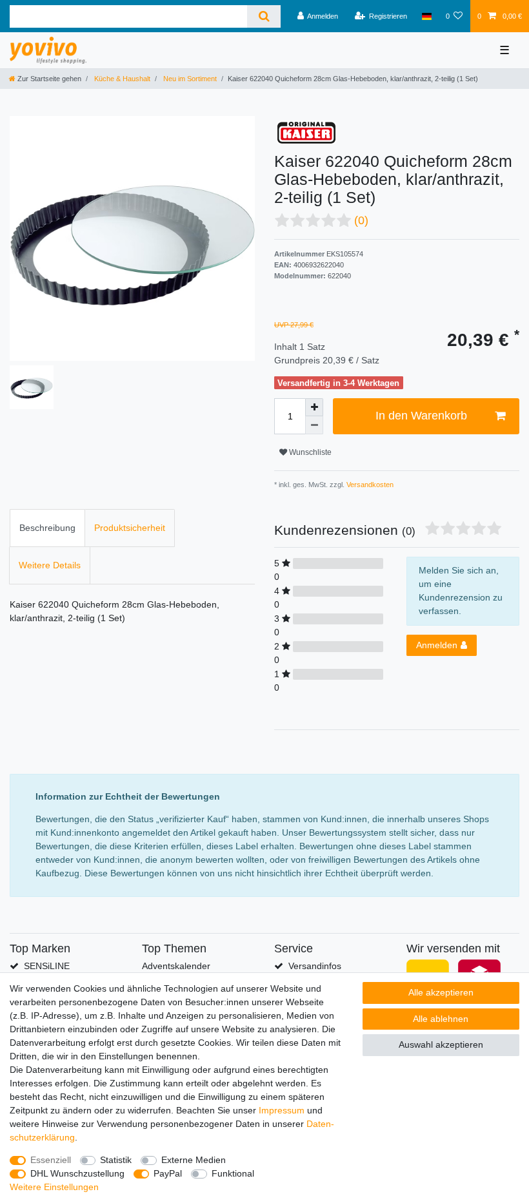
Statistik (116, 1160)
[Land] (426, 16)
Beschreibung (47, 528)
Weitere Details (50, 565)
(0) (361, 220)
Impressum (281, 1110)
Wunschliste (309, 452)
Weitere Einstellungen (54, 1187)
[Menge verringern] (314, 425)
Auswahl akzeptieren (441, 1044)
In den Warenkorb (421, 415)
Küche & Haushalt (121, 78)
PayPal (168, 1173)
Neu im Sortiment (189, 78)
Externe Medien (193, 1160)
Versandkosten (369, 484)
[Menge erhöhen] (314, 407)
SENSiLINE (47, 966)
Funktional (233, 1173)
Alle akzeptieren (441, 992)
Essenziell (50, 1160)
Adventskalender (176, 966)
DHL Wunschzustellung (77, 1173)
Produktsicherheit (129, 528)
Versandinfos (314, 966)
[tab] (47, 528)
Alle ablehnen (440, 1019)
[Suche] (263, 16)
